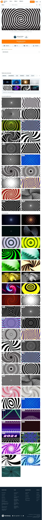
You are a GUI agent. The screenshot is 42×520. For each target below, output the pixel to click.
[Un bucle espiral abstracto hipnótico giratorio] (30, 113)
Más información (5, 51)
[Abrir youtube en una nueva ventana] (23, 515)
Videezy (3, 495)
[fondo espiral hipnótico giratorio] (11, 193)
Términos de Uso (36, 515)
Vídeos (15, 1)
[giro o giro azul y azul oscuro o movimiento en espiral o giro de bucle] (30, 159)
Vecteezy (3, 493)
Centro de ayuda (26, 493)
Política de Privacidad (36, 516)
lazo (17, 75)
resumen (4, 75)
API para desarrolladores (5, 501)
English (37, 492)
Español (37, 493)
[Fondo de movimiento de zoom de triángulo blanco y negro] (30, 148)
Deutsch (37, 496)
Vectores (5, 1)
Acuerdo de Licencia (16, 493)
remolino (22, 75)
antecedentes (11, 75)
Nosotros (26, 496)
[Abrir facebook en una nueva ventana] (12, 515)
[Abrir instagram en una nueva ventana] (14, 515)
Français (37, 498)
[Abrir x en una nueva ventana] (21, 515)
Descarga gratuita (21, 41)
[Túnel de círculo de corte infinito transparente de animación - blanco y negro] (11, 113)
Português (37, 495)
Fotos (11, 1)
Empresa (3, 496)
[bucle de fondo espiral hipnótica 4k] (31, 102)
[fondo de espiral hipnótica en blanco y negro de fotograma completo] (11, 102)
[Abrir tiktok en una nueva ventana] (19, 515)
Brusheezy (4, 492)
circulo (27, 75)
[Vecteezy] (2, 2)
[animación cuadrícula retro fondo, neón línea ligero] (11, 414)
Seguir (26, 37)
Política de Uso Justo (35, 517)
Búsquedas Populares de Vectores (16, 499)
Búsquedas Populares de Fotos (16, 503)
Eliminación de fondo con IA (4, 506)
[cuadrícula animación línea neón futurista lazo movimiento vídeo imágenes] (30, 425)
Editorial (21, 1)
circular (32, 75)
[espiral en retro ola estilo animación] (11, 471)
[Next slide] (37, 75)
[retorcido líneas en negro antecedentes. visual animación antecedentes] (30, 265)
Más (4, 2)
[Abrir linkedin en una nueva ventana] (16, 515)
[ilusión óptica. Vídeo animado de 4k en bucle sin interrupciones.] (11, 402)
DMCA (15, 494)
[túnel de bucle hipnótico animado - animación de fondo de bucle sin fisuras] (11, 136)
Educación (4, 498)
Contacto (26, 494)
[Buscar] (36, 4)
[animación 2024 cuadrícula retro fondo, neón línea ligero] (11, 437)
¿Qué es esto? (10, 49)
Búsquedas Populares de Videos (16, 506)
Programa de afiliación (16, 497)
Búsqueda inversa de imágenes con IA (5, 503)
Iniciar (37, 1)
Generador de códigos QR (4, 509)
